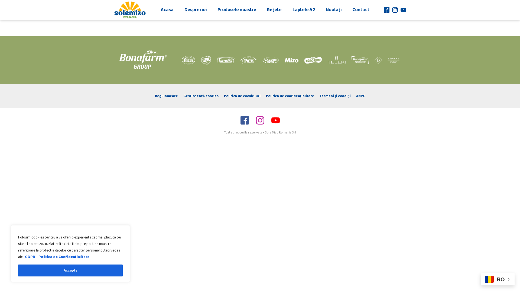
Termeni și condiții (335, 96)
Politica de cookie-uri (242, 96)
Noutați (334, 9)
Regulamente (166, 96)
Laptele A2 (303, 9)
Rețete (274, 9)
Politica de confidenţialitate (290, 96)
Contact (360, 9)
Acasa (167, 9)
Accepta (70, 270)
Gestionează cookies (201, 96)
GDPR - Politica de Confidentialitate (57, 257)
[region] (70, 253)
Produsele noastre (236, 9)
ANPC (360, 96)
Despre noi (195, 9)
